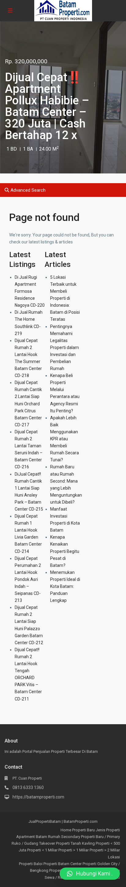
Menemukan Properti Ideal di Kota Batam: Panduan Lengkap (65, 586)
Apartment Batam (31, 836)
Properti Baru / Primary (100, 836)
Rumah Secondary (64, 836)
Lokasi (114, 857)
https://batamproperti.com (38, 796)
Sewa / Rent (55, 877)
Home (66, 830)
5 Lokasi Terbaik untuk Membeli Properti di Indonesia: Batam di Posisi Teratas (65, 298)
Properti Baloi (31, 863)
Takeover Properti (54, 843)
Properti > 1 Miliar (73, 850)
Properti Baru (83, 830)
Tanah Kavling (83, 843)
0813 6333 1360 (28, 787)
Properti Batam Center (62, 863)
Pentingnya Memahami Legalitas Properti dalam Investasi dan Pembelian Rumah (64, 347)
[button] (90, 874)
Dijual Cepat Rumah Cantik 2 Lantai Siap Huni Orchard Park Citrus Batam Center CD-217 (28, 403)
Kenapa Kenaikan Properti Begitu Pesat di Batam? (64, 551)
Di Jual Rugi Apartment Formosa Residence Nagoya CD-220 (30, 291)
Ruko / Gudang (25, 843)
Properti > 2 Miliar (105, 850)
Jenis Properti (108, 830)
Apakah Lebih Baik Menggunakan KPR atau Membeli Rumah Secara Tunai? (64, 439)
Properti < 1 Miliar (42, 850)
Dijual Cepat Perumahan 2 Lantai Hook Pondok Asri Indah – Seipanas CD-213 (28, 579)
